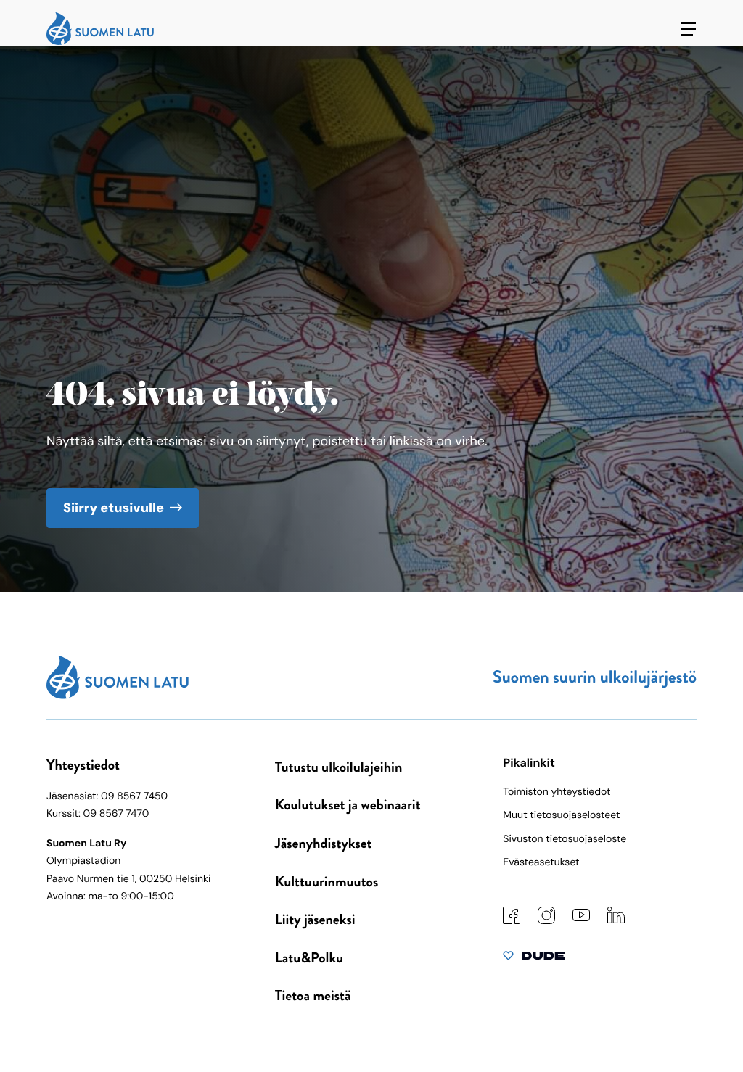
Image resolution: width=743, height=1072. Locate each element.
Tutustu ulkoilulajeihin (339, 767)
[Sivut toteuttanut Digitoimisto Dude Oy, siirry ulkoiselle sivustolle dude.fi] (534, 958)
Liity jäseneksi (315, 919)
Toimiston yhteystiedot (556, 792)
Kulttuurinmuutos (327, 881)
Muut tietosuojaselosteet (561, 815)
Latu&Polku (309, 957)
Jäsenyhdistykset (323, 843)
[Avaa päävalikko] (688, 29)
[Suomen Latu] (100, 41)
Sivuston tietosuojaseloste (564, 839)
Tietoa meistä (313, 995)
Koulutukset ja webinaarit (348, 804)
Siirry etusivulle (113, 507)
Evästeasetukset (541, 862)
